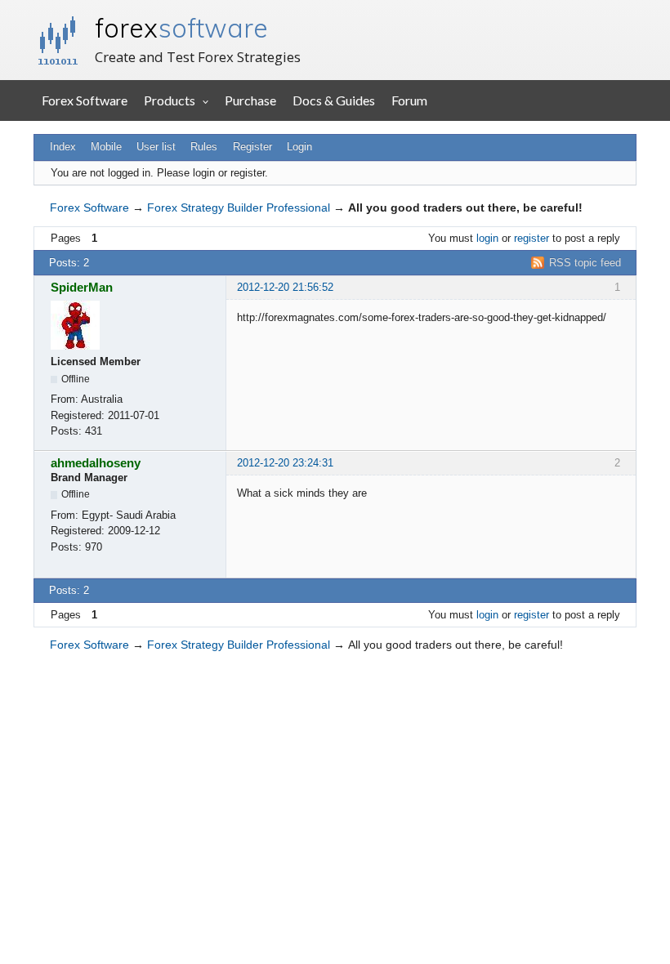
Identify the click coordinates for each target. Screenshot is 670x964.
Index (63, 147)
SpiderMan (82, 287)
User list (156, 147)
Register (252, 147)
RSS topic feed (585, 263)
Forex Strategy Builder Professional (238, 207)
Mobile (106, 147)
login (487, 238)
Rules (203, 147)
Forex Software (84, 100)
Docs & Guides (334, 100)
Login (299, 147)
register (531, 238)
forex (181, 27)
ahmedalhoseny (96, 463)
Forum (409, 100)
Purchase (250, 100)
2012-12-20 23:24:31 (285, 463)
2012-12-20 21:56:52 (285, 287)
